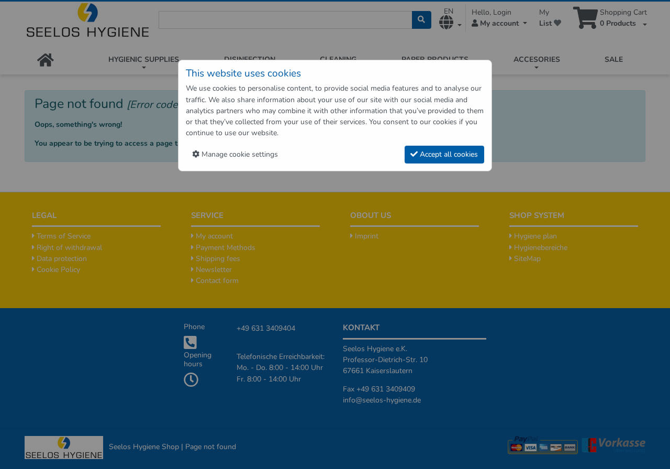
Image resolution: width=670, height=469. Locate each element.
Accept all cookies (448, 154)
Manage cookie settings (238, 154)
